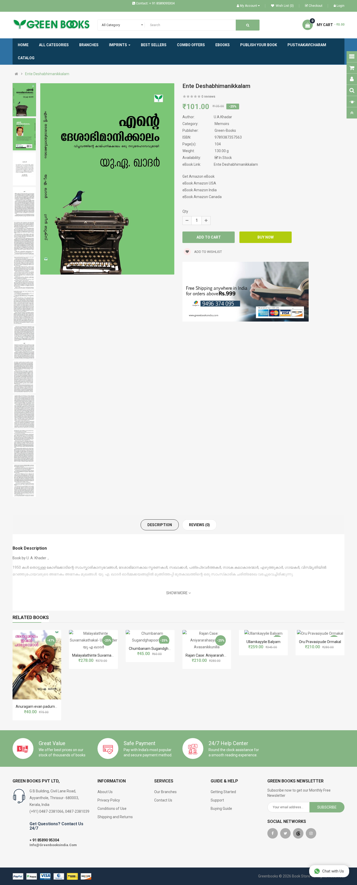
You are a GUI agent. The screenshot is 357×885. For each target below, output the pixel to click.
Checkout (316, 6)
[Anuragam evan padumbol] (37, 665)
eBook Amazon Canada (202, 197)
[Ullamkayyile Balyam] (263, 633)
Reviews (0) (199, 525)
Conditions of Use (111, 808)
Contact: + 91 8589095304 (155, 3)
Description (159, 525)
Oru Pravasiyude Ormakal (320, 642)
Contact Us (163, 800)
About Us (105, 792)
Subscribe (327, 807)
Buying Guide (221, 808)
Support (217, 800)
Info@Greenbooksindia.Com (53, 845)
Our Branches (165, 792)
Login (340, 6)
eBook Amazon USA (199, 183)
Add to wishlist (207, 252)
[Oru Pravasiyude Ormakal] (320, 633)
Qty (185, 211)
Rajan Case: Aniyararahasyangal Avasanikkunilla (225, 655)
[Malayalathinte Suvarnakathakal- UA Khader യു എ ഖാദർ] (93, 640)
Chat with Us (333, 871)
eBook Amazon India (199, 190)
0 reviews (208, 96)
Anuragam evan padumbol (38, 706)
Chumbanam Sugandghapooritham (158, 648)
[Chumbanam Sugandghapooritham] (150, 637)
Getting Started (223, 792)
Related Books (31, 617)
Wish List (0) (284, 6)
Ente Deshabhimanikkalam (47, 74)
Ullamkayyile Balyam (263, 642)
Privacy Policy (108, 800)
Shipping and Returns (115, 817)
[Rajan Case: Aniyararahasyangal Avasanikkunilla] (206, 640)
